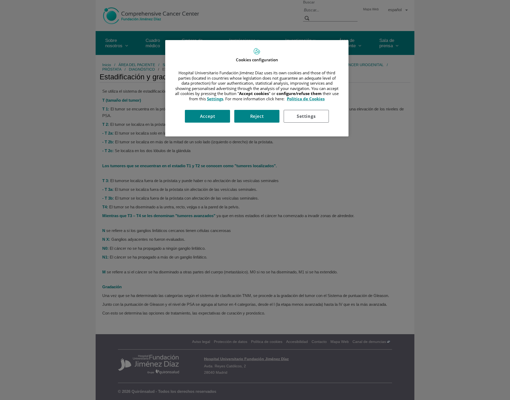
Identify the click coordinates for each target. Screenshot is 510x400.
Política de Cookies (306, 98)
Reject (257, 116)
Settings (306, 116)
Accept (207, 116)
